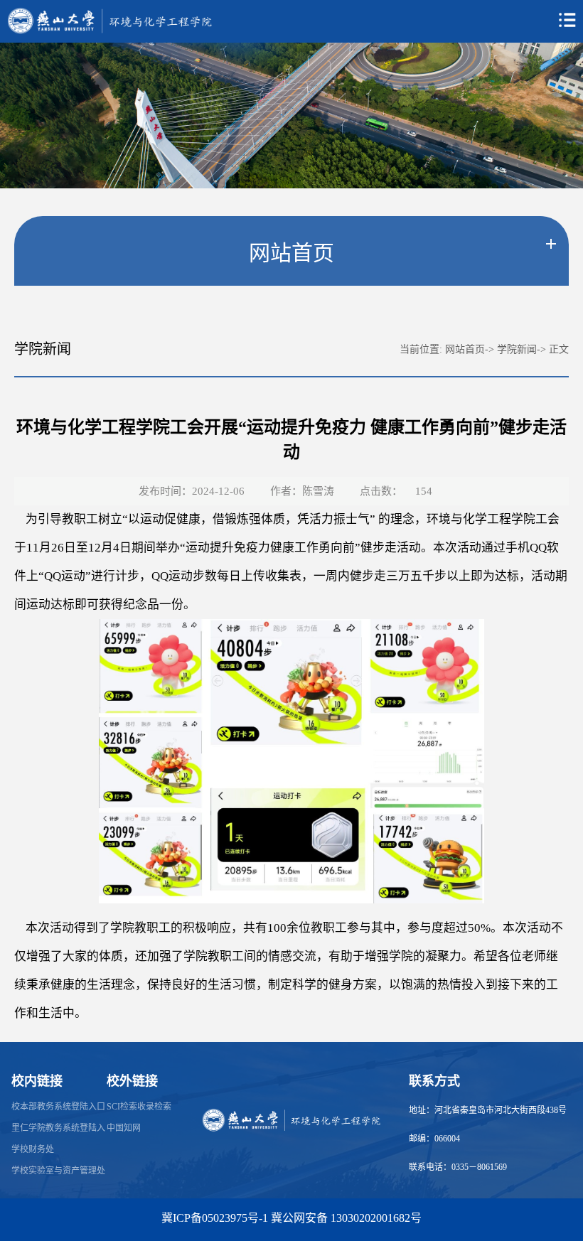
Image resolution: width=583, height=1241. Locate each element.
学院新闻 (517, 349)
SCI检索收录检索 (139, 1107)
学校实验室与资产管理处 (58, 1171)
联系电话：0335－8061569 (458, 1167)
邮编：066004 (434, 1139)
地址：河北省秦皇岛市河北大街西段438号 (488, 1110)
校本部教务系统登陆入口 (58, 1107)
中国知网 (124, 1128)
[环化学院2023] (291, 1119)
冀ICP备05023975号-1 (214, 1218)
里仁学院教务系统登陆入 (58, 1128)
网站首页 (465, 349)
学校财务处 (32, 1149)
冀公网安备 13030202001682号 (346, 1218)
